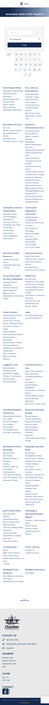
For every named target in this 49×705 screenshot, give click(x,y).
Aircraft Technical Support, (12, 130)
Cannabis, (40, 458)
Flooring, (17, 321)
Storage (28, 441)
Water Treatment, (9, 353)
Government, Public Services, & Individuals (13, 277)
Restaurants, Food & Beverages (12, 448)
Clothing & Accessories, (33, 461)
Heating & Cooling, (16, 323)
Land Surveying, (30, 244)
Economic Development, (33, 177)
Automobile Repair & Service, (10, 134)
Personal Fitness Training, (12, 536)
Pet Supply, (7, 432)
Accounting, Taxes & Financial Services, (32, 132)
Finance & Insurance (34, 253)
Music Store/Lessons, (32, 113)
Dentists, (42, 282)
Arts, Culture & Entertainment (31, 89)
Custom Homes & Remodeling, (31, 229)
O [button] (26, 64)
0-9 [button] (8, 54)
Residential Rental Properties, (31, 431)
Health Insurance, (31, 284)
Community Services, (10, 222)
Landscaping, (7, 340)
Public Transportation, (11, 556)
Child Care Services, (32, 374)
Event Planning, (8, 576)
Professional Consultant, (33, 196)
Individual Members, (10, 290)
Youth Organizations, (10, 236)
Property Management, (33, 419)
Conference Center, (10, 371)
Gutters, (6, 323)
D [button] (30, 54)
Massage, (35, 398)
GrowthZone (25, 702)
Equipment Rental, (31, 239)
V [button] (29, 70)
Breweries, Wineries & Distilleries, (10, 459)
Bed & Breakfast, (9, 368)
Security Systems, (31, 528)
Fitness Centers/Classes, (11, 522)
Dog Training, (7, 419)
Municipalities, (8, 296)
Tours (27, 119)
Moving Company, (31, 416)
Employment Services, (33, 180)
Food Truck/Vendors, (10, 477)
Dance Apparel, (30, 469)
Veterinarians (16, 432)
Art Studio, (29, 97)
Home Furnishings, (9, 332)
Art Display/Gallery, (32, 94)
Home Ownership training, (34, 396)
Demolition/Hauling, (32, 234)
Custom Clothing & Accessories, (32, 465)
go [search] (25, 45)
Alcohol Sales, (30, 453)
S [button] (15, 70)
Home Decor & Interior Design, (11, 327)
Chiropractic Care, (31, 282)
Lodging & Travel (10, 365)
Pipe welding (29, 573)
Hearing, (41, 284)
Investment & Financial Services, (33, 263)
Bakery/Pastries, (9, 453)
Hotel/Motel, (7, 373)
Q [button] (35, 64)
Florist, (39, 469)
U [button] (25, 70)
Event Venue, (18, 576)
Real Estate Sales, (31, 424)
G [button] (16, 59)
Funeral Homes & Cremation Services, (35, 391)
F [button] (39, 54)
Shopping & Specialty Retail (34, 448)
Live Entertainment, (32, 108)
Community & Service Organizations (12, 209)
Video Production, (9, 107)
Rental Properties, (31, 427)
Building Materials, (31, 217)
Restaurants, (7, 480)
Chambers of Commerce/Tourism (32, 551)
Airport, (6, 550)
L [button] (38, 59)
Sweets (15, 480)
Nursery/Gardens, (9, 342)
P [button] (30, 64)
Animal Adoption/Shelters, (12, 416)
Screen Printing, (8, 102)
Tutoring (6, 268)
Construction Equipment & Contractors (31, 210)
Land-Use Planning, (31, 183)
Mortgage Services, (32, 267)
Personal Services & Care (34, 366)
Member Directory (9, 661)
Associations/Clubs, (10, 214)
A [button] (16, 54)
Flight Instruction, (9, 525)
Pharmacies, (29, 298)
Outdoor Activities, (10, 533)
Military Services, (9, 293)
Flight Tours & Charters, (11, 553)
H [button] (21, 59)
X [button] (39, 70)
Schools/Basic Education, (12, 265)
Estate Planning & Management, (31, 386)
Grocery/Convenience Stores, (32, 481)
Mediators (38, 318)
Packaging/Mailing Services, (35, 191)
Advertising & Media (12, 88)
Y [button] (25, 75)
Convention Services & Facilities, (33, 162)
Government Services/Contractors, (11, 286)
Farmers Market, (31, 102)
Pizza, (21, 477)
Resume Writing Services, (34, 199)
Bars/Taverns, (8, 456)
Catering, (6, 464)
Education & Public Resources (11, 254)
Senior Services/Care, (32, 301)
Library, (5, 262)
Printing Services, (31, 193)
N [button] (21, 64)
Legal (27, 312)
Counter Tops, (8, 321)
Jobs (4, 667)
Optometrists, (30, 295)
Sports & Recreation (12, 510)
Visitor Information (9, 382)
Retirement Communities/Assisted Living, (35, 436)
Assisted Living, (30, 279)
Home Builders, (30, 242)
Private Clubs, (8, 228)
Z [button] (30, 75)
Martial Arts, (7, 530)
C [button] (25, 54)
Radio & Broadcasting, (11, 99)
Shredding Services (32, 202)
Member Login (7, 658)
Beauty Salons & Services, (34, 371)
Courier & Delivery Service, (34, 172)
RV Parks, (6, 376)
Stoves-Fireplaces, (17, 348)
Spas (44, 404)
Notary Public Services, (33, 185)
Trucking (6, 564)
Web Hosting (17, 110)
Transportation (10, 547)
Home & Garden (10, 312)
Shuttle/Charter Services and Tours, (13, 559)
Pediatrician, (40, 295)
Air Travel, (6, 128)
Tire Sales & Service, (10, 141)
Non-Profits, (16, 225)
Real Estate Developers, (33, 422)
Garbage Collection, (10, 282)
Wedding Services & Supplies (13, 581)
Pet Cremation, (8, 424)
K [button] (34, 59)
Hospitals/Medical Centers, (34, 287)
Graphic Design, (17, 91)
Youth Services (8, 239)
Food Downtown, (9, 472)
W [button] (35, 70)
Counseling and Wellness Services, (33, 378)
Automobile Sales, (9, 139)
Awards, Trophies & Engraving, (32, 137)
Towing (20, 141)
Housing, (28, 398)
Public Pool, (7, 538)
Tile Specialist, (8, 351)
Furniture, (28, 472)
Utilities (5, 299)
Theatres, (38, 116)
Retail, (27, 499)
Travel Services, (16, 376)
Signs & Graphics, (9, 104)
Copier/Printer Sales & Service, (33, 167)
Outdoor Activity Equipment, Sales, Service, (34, 495)
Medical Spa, (29, 401)
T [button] (20, 70)
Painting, (19, 342)
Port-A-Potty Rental (32, 247)
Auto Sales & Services (12, 124)
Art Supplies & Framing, (33, 456)
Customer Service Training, (34, 175)
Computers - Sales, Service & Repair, (35, 521)
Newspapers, (7, 96)
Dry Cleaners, (29, 382)
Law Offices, (29, 318)
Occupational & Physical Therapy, (34, 291)
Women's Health (31, 306)
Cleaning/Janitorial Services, (35, 150)
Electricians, (29, 236)
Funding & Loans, (31, 259)
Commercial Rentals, (32, 158)
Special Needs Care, (32, 303)
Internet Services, (31, 526)
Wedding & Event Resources (10, 571)
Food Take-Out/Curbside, (12, 475)
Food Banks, (7, 225)
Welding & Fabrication (35, 569)
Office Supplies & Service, (34, 188)
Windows (6, 359)
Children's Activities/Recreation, (11, 518)
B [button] (21, 54)
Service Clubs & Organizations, (8, 231)
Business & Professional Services (34, 126)
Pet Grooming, (8, 427)
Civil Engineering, (31, 220)
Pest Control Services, (11, 345)
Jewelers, (28, 491)
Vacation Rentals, (9, 379)
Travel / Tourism (32, 547)
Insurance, (41, 259)
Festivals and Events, (32, 105)
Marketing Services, (10, 94)
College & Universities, (11, 259)
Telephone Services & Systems (32, 532)
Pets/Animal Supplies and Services (12, 411)
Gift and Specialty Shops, (34, 477)
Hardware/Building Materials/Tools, (31, 487)
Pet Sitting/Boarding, (10, 430)
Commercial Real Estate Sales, (33, 154)
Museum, (28, 110)
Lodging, (16, 373)
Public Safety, (19, 296)
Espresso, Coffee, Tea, (10, 467)
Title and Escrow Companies (35, 270)
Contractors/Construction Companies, (34, 224)
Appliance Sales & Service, (12, 315)
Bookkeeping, (30, 142)
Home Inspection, (9, 337)
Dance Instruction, (31, 100)
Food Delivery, (8, 469)
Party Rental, (7, 579)
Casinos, (36, 97)
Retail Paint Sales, (36, 499)
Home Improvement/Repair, (13, 334)
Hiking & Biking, (17, 527)
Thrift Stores (29, 505)
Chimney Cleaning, (9, 318)
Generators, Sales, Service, (34, 475)
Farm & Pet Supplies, (10, 422)
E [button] (34, 54)
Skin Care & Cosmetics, (33, 404)
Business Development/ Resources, (33, 146)
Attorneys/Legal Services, (34, 315)
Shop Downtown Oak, (33, 502)
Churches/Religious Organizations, (10, 218)
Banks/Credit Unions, (32, 256)
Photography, (30, 116)
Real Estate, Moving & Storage (34, 411)
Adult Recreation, (9, 514)
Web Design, (7, 110)
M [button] (16, 64)
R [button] (40, 64)
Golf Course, (7, 527)
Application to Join (9, 664)
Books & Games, (31, 458)
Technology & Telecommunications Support (34, 513)
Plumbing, (6, 348)
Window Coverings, (10, 356)
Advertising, (7, 91)
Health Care (30, 276)
